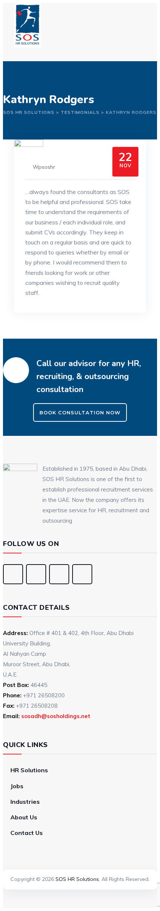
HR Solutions (29, 770)
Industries (25, 801)
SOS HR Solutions (77, 879)
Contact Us (26, 832)
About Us (23, 817)
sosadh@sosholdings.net (55, 716)
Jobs (16, 786)
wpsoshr (44, 167)
